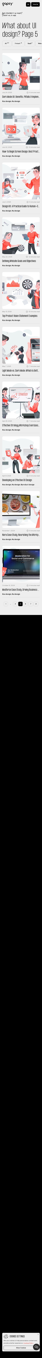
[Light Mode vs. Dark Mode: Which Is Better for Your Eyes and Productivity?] (21, 345)
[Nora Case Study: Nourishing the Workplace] (21, 509)
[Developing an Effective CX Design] (21, 454)
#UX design (6, 101)
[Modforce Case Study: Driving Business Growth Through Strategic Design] (21, 564)
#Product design (27, 485)
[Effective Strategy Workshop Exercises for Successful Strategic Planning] (21, 400)
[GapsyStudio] (7, 4)
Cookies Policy (28, 1343)
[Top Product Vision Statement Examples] (21, 290)
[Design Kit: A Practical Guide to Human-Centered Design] (21, 180)
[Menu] (28, 4)
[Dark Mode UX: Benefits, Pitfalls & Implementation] (21, 71)
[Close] (38, 1334)
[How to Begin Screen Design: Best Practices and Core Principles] (21, 126)
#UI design (16, 101)
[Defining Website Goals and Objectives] (21, 235)
